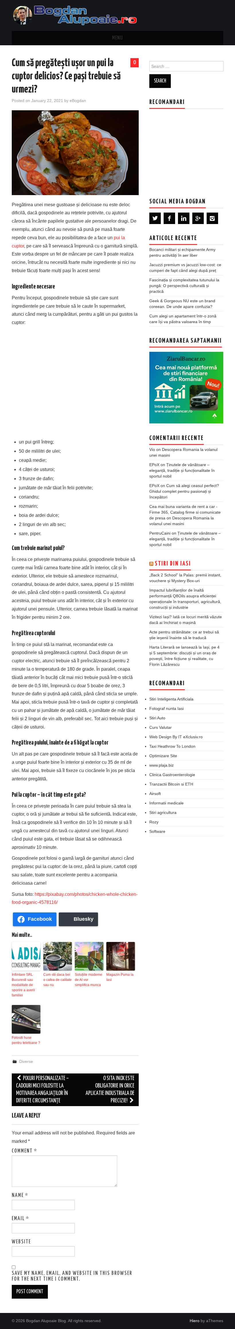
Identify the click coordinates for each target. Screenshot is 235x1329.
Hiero (194, 1320)
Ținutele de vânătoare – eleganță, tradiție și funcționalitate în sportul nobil (182, 470)
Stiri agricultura (163, 812)
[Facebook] (169, 218)
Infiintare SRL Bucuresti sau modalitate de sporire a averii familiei (23, 985)
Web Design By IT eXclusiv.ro (176, 737)
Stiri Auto (157, 718)
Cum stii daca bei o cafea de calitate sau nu (57, 980)
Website (21, 1241)
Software (157, 831)
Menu (117, 38)
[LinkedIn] (183, 218)
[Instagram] (212, 218)
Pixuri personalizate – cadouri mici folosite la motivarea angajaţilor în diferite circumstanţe (42, 1090)
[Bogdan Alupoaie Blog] (76, 15)
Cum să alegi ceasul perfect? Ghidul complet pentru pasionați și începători (184, 491)
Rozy (153, 822)
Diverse (26, 1061)
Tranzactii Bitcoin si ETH (171, 784)
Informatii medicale (166, 803)
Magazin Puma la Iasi (120, 977)
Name (20, 1195)
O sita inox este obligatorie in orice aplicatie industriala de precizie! (110, 1090)
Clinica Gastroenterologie (172, 774)
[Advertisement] (75, 381)
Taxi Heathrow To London (172, 746)
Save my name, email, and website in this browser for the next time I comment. (72, 1276)
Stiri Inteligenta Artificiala (171, 699)
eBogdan (78, 100)
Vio (152, 449)
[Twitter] (155, 218)
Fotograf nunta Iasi (166, 708)
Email (20, 1218)
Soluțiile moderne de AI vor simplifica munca (88, 980)
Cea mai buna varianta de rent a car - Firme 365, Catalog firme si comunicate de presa (185, 512)
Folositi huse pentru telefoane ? (26, 1040)
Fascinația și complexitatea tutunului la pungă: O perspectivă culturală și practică (184, 286)
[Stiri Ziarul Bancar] (186, 387)
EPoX (154, 464)
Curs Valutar (160, 727)
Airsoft (155, 793)
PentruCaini (160, 533)
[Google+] (198, 218)
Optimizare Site (163, 755)
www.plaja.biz (161, 765)
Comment (24, 1151)
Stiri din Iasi (173, 564)
